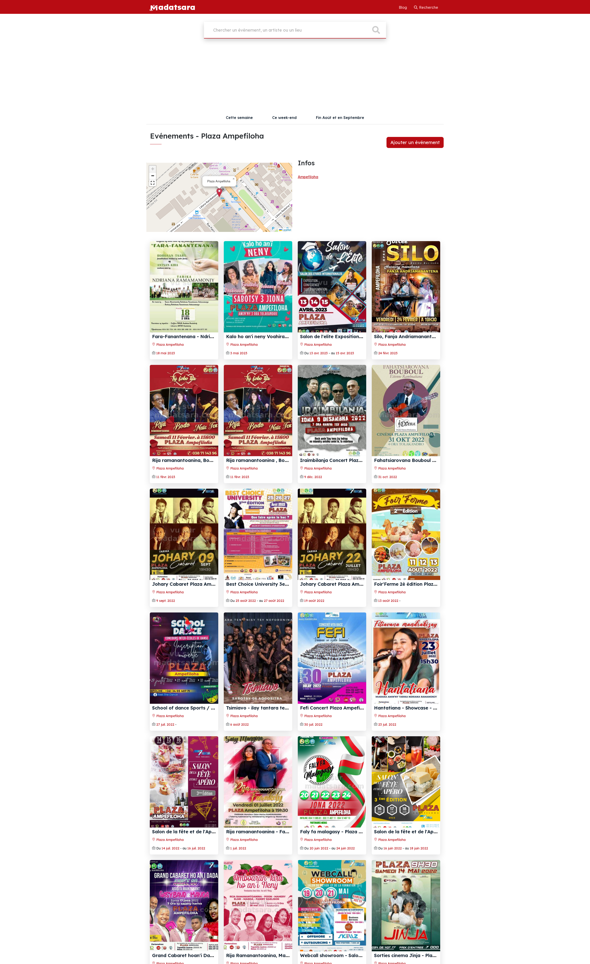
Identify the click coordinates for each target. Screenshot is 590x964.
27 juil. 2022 (165, 724)
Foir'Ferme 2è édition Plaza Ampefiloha (419, 584)
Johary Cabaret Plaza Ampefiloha (191, 584)
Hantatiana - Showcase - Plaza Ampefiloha (423, 708)
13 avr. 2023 (319, 353)
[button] (219, 192)
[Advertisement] (295, 76)
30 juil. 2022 (313, 724)
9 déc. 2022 (313, 477)
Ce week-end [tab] (284, 117)
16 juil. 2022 (196, 848)
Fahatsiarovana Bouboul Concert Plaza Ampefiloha (433, 460)
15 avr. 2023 (345, 353)
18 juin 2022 (419, 848)
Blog (403, 7)
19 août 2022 (314, 601)
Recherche (428, 7)
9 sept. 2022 (165, 601)
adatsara (176, 7)
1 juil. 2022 (238, 848)
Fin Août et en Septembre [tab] (340, 117)
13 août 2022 (388, 601)
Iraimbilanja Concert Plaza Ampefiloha (344, 460)
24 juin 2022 (345, 848)
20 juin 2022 (319, 848)
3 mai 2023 (238, 353)
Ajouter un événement (415, 142)
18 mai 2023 (165, 353)
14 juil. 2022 (170, 848)
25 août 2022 (246, 601)
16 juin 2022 (393, 848)
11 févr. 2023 (165, 477)
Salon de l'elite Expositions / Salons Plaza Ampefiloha (361, 336)
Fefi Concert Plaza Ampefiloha (335, 708)
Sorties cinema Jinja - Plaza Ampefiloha (419, 955)
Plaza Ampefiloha (169, 345)
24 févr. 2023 (388, 353)
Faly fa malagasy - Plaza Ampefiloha (342, 831)
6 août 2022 (239, 724)
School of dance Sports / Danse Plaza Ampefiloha (209, 708)
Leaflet (286, 230)
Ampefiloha (308, 176)
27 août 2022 (274, 601)
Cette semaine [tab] (239, 117)
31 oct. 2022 (387, 477)
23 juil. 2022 (387, 724)
